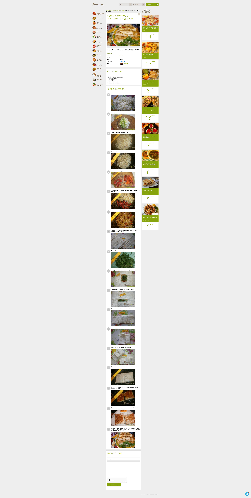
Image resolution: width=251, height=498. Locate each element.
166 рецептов (99, 70)
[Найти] (130, 4)
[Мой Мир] (124, 61)
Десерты (144, 84)
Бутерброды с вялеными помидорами (149, 136)
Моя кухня (149, 4)
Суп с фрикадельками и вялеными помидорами (149, 164)
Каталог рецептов (137, 4)
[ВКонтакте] (121, 61)
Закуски (121, 55)
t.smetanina (125, 63)
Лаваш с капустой (147, 190)
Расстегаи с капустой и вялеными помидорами (149, 55)
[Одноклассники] (122, 61)
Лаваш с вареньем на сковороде (148, 82)
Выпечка (144, 57)
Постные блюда (146, 193)
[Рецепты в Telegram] (247, 494)
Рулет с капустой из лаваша (150, 217)
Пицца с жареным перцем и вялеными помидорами (150, 109)
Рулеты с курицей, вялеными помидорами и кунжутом (150, 28)
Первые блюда (146, 166)
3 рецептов (98, 75)
